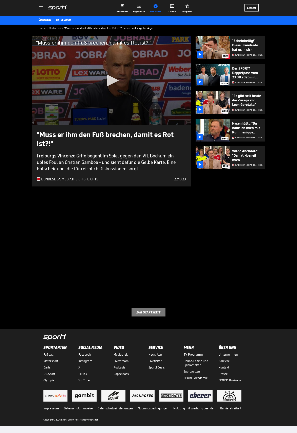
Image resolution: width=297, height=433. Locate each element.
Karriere (224, 361)
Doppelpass (121, 374)
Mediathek (121, 354)
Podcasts (119, 367)
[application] (111, 80)
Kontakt (224, 367)
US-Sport (49, 374)
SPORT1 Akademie (196, 378)
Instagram (85, 361)
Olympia (48, 380)
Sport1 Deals (156, 367)
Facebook (84, 354)
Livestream (121, 361)
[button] (111, 80)
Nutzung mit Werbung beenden (194, 408)
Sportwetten (192, 371)
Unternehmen (228, 354)
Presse (223, 374)
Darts (47, 367)
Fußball (48, 354)
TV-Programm (193, 354)
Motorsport (50, 361)
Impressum (51, 408)
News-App (155, 354)
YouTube (84, 380)
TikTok (82, 374)
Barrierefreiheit (230, 408)
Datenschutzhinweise (78, 408)
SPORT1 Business (230, 380)
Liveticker (155, 361)
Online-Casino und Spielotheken (196, 363)
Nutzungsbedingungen (153, 408)
